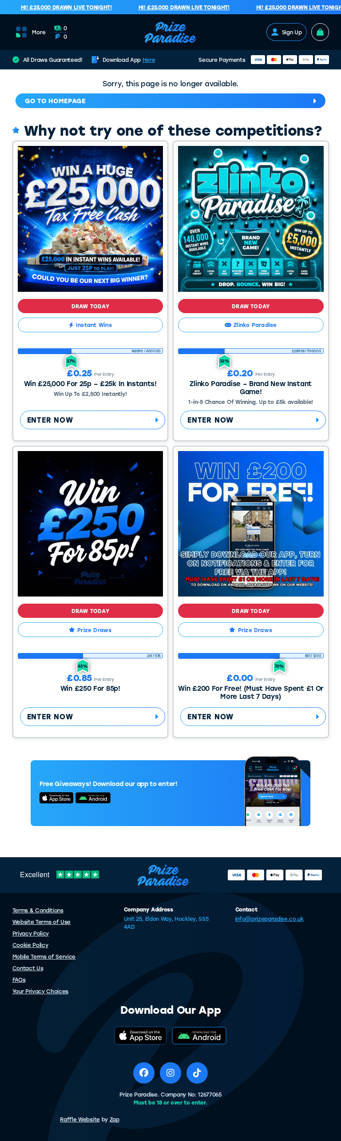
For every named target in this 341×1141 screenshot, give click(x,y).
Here (149, 59)
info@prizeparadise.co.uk (269, 918)
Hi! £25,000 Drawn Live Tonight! (60, 7)
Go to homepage (55, 101)
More (39, 32)
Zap (114, 1119)
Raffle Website (80, 1119)
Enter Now (50, 419)
